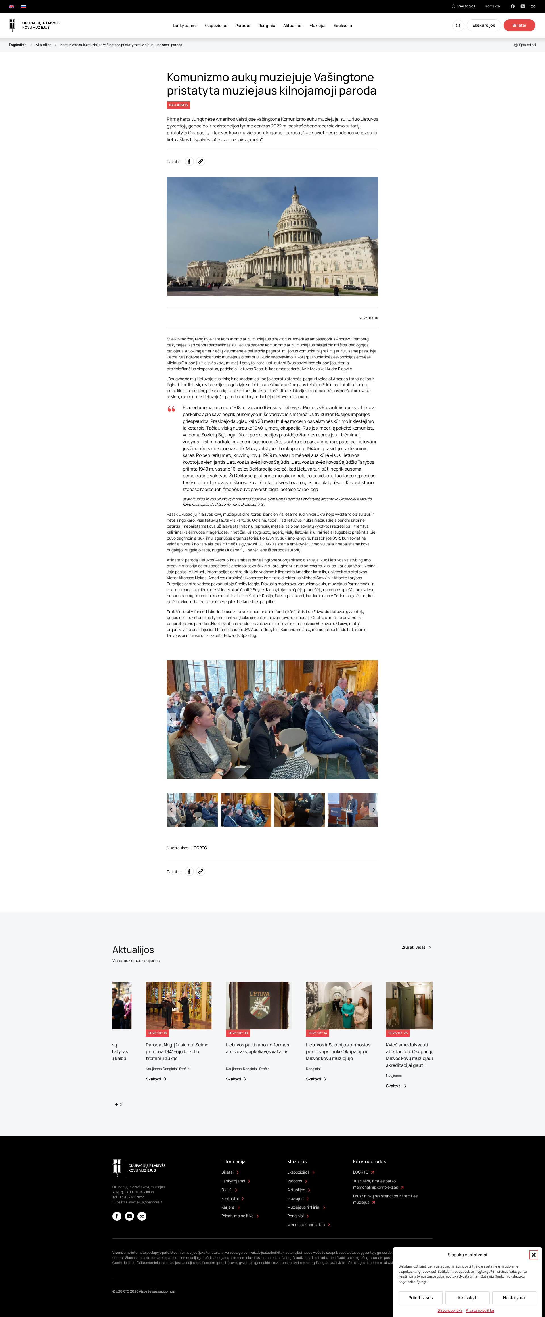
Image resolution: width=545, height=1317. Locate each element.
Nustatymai (514, 1298)
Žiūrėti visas (414, 947)
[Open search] (458, 25)
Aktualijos (293, 25)
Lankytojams (185, 25)
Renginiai (267, 25)
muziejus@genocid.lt (145, 1202)
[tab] (116, 1104)
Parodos (243, 25)
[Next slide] (373, 719)
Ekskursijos (484, 25)
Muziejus (318, 25)
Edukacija (343, 25)
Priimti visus (420, 1298)
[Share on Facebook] (189, 161)
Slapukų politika (450, 1310)
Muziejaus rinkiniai (303, 1207)
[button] (533, 1255)
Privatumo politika (480, 1310)
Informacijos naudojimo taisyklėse (372, 1262)
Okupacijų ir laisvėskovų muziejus (41, 25)
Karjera (227, 1207)
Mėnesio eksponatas (306, 1224)
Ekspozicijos (216, 25)
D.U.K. (226, 1189)
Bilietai (519, 25)
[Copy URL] (200, 161)
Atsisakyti (468, 1298)
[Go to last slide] (171, 719)
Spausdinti (527, 44)
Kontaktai (493, 6)
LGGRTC (360, 1172)
